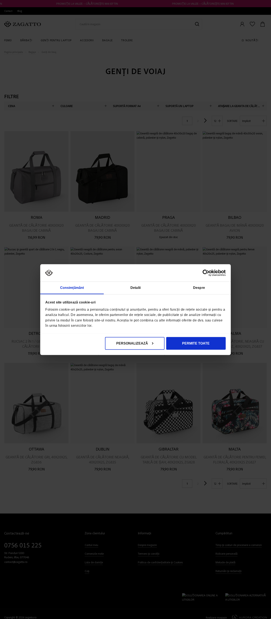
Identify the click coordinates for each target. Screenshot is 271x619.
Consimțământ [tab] (72, 287)
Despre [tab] (199, 287)
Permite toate (196, 343)
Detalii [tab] (135, 287)
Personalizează (132, 343)
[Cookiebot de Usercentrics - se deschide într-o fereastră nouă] (207, 272)
